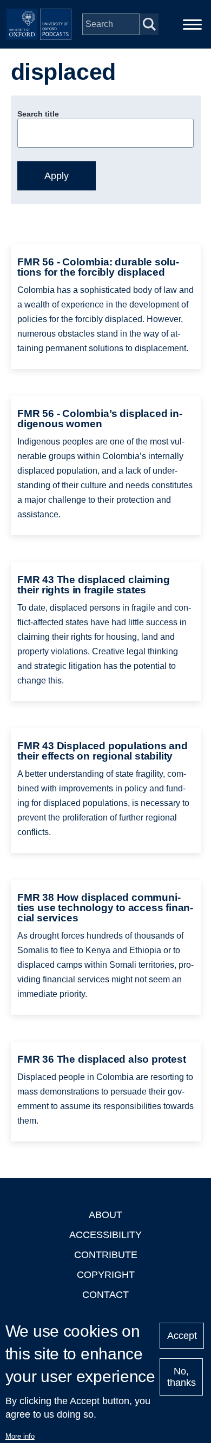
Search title (38, 114)
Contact (105, 1294)
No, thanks (181, 1377)
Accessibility (105, 1234)
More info (20, 1436)
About (105, 1214)
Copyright (106, 1274)
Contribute (105, 1254)
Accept (182, 1335)
